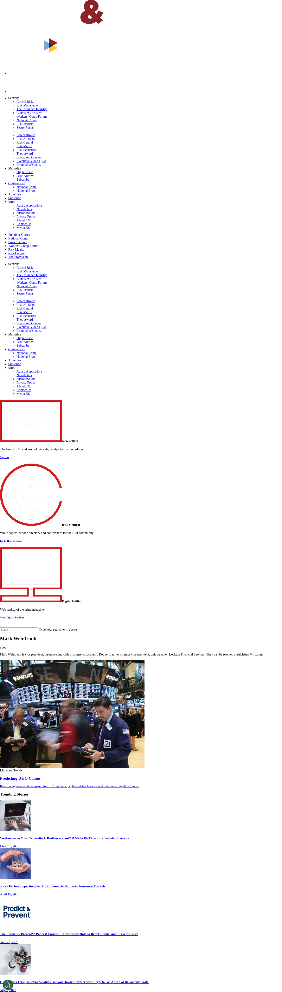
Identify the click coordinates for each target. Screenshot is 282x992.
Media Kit (23, 227)
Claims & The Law (29, 113)
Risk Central (25, 142)
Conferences (16, 183)
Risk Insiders (25, 124)
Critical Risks (25, 101)
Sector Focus (25, 127)
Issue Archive (25, 176)
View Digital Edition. (12, 617)
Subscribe (23, 179)
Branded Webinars (29, 164)
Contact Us (24, 224)
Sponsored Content (29, 157)
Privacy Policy (26, 216)
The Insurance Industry (32, 109)
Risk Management (28, 105)
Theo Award (25, 153)
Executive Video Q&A (31, 161)
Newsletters (24, 209)
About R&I (24, 220)
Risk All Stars (25, 138)
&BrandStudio (26, 213)
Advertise (14, 194)
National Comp (27, 120)
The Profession (18, 257)
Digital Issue (25, 172)
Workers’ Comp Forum (32, 116)
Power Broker (26, 135)
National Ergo (26, 190)
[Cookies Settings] (8, 985)
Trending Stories (19, 234)
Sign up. (4, 457)
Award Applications (30, 205)
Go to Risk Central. (11, 540)
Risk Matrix (24, 146)
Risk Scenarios (26, 150)
